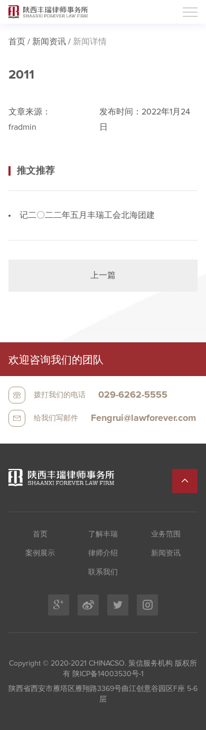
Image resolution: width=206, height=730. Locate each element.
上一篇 (103, 275)
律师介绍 (103, 553)
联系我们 (103, 572)
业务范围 (166, 534)
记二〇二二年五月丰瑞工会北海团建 (87, 215)
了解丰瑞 (103, 534)
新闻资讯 (49, 41)
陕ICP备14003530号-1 (107, 674)
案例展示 (40, 553)
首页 (16, 41)
